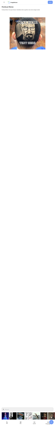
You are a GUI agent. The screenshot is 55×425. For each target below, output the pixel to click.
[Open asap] (51, 422)
